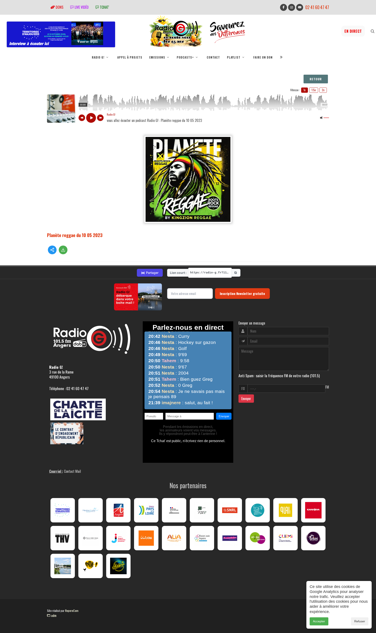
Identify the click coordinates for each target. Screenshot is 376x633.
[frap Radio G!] (257, 510)
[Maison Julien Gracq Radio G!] (90, 538)
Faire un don (263, 57)
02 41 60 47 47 (317, 7)
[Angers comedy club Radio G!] (118, 566)
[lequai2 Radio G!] (285, 510)
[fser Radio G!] (202, 510)
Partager (149, 273)
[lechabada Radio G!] (313, 510)
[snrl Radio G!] (229, 510)
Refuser (359, 621)
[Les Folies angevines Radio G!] (313, 538)
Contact (213, 57)
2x (323, 90)
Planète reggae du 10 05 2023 (74, 235)
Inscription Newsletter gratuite (242, 293)
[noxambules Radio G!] (229, 538)
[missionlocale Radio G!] (202, 538)
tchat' (104, 7)
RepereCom (71, 610)
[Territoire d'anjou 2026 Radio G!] (62, 510)
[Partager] (52, 250)
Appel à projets (129, 57)
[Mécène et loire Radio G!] (90, 510)
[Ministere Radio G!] (174, 510)
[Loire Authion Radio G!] (62, 566)
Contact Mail (72, 471)
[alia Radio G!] (174, 538)
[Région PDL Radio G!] (146, 510)
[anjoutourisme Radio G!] (257, 538)
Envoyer (246, 398)
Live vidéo (81, 7)
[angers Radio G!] (118, 510)
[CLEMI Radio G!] (285, 538)
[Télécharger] (63, 250)
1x (305, 90)
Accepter (319, 621)
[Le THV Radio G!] (62, 538)
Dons (59, 7)
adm (53, 615)
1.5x (314, 90)
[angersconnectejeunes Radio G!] (118, 538)
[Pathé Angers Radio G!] (90, 566)
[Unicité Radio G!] (146, 538)
